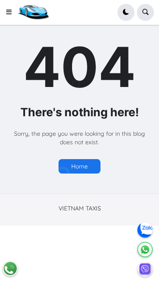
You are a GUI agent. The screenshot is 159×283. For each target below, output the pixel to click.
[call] (10, 268)
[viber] (145, 269)
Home (79, 166)
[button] (11, 12)
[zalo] (145, 230)
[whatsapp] (145, 249)
